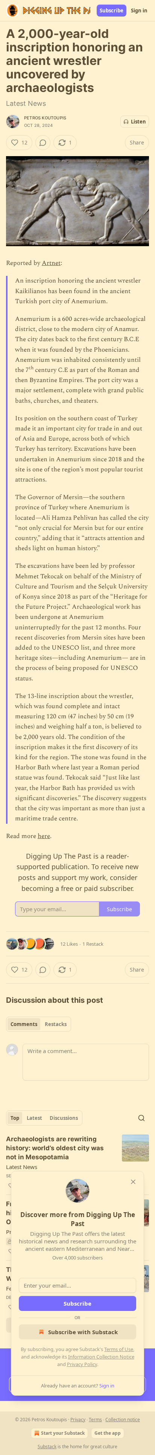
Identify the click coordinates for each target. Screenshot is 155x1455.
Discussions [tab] (64, 1118)
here (44, 836)
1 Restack (92, 943)
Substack (47, 1446)
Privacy (77, 1419)
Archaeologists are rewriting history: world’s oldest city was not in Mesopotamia (55, 1148)
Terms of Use (118, 1349)
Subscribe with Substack (83, 1332)
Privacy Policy (82, 1364)
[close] (133, 1182)
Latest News (21, 1167)
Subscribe (111, 10)
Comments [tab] (24, 1024)
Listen (138, 121)
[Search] (141, 1117)
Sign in (139, 10)
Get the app (107, 1433)
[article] (77, 1162)
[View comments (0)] (42, 142)
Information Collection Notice (101, 1356)
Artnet (51, 263)
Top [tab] (15, 1118)
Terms (95, 1419)
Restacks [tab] (56, 1024)
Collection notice (122, 1419)
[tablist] (38, 1024)
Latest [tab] (34, 1118)
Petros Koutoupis (45, 117)
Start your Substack (63, 1433)
